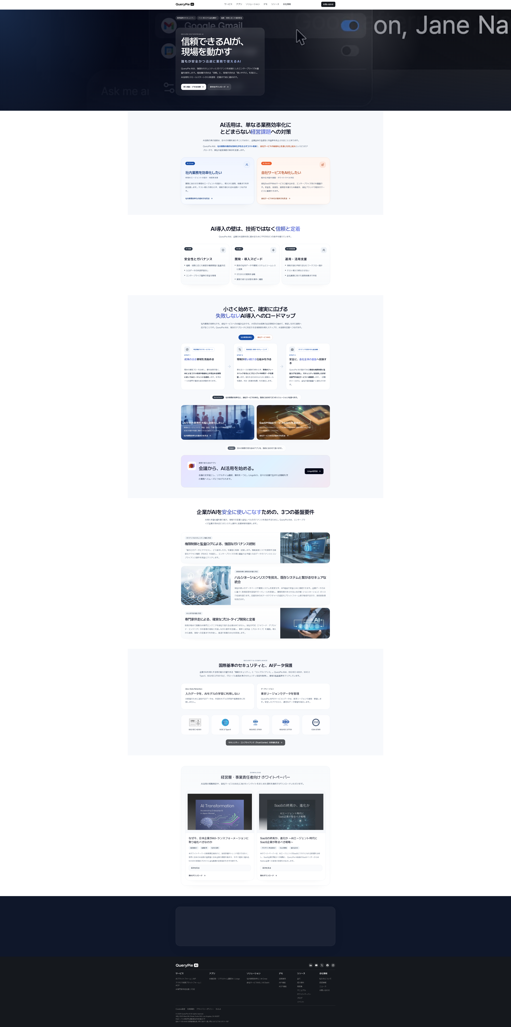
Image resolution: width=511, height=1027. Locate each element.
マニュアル (301, 990)
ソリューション (253, 4)
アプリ (239, 4)
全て (299, 979)
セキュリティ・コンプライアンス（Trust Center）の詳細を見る (253, 741)
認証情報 (322, 982)
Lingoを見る (312, 471)
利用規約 (190, 1009)
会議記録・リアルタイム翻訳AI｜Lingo (224, 979)
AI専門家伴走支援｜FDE (185, 989)
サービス (228, 4)
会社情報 (287, 4)
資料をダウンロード (218, 87)
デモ (265, 4)
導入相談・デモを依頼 (192, 87)
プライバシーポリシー (205, 1009)
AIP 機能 (282, 982)
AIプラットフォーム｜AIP (186, 979)
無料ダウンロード (196, 875)
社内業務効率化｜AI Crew (257, 979)
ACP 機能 (283, 986)
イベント (300, 1002)
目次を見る (195, 867)
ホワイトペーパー (304, 994)
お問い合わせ (328, 4)
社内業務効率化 (246, 337)
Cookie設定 (180, 1009)
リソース (275, 4)
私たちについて (325, 979)
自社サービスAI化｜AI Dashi (258, 982)
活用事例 (282, 979)
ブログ (299, 998)
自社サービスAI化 (263, 337)
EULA (218, 1009)
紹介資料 (300, 982)
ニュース (322, 986)
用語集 (299, 986)
